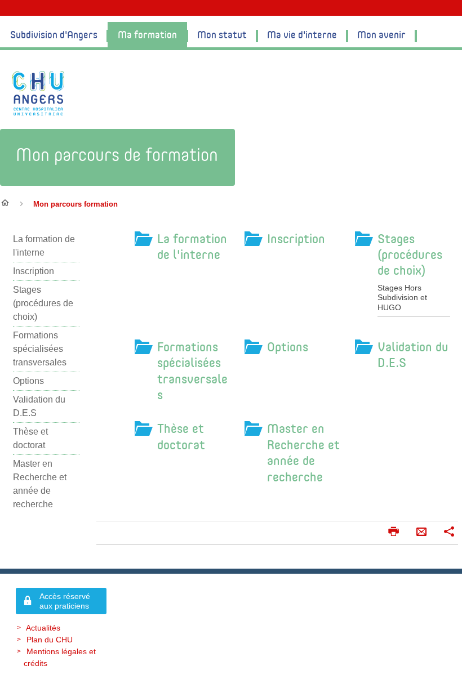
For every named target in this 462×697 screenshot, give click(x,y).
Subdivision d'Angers (53, 34)
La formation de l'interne (192, 246)
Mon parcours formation (75, 204)
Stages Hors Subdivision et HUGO (402, 297)
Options (287, 346)
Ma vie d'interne (302, 34)
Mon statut (222, 34)
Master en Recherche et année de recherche (303, 452)
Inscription (296, 238)
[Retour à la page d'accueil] (38, 93)
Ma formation (147, 34)
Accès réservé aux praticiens (64, 601)
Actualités (43, 627)
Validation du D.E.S (412, 354)
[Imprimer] (393, 532)
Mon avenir (381, 34)
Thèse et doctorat (181, 436)
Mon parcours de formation (117, 154)
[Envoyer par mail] (421, 532)
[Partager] (449, 532)
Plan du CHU (49, 639)
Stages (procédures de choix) (409, 254)
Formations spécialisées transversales (192, 370)
